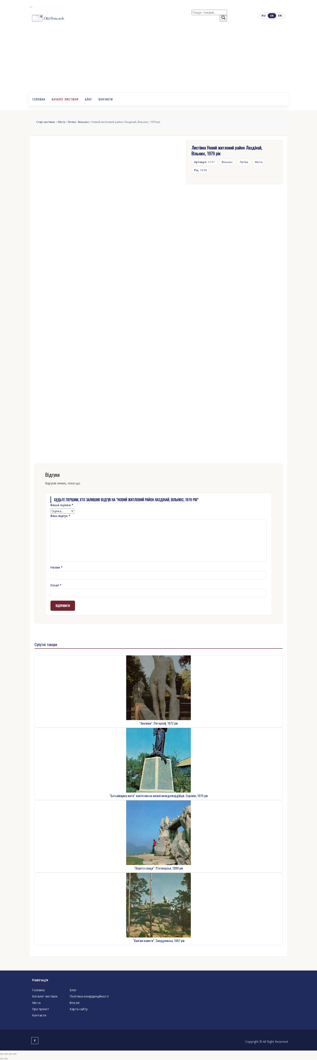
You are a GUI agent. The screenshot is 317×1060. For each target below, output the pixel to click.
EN (280, 15)
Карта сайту (79, 1009)
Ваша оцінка (61, 505)
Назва (56, 567)
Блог (88, 99)
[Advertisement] (158, 60)
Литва (71, 122)
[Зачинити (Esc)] (14, 1054)
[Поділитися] (10, 1054)
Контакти (106, 99)
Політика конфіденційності (89, 996)
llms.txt (75, 1003)
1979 (200, 170)
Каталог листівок (65, 99)
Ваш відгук (60, 516)
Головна (38, 99)
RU (263, 15)
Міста (61, 122)
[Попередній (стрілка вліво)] (1, 1058)
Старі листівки (46, 122)
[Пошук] (223, 18)
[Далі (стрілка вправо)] (6, 1058)
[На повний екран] (6, 1054)
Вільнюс (83, 122)
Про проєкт (40, 1009)
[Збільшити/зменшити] (1, 1054)
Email (55, 585)
